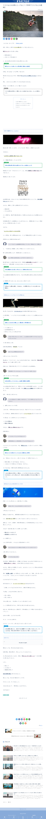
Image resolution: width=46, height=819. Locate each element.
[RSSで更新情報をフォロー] (26, 723)
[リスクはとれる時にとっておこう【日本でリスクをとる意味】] (9, 39)
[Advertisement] (23, 118)
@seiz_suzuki (19, 43)
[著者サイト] (20, 723)
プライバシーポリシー (12, 815)
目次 (21, 99)
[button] (43, 379)
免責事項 (34, 815)
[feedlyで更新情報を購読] (23, 723)
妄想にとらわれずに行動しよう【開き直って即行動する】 (18, 322)
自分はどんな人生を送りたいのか (23, 105)
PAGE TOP (23, 809)
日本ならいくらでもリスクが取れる (23, 103)
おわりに (18, 107)
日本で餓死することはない (21, 101)
